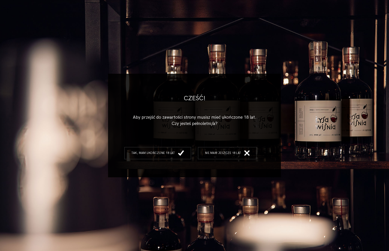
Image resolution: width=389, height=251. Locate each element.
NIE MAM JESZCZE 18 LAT (223, 153)
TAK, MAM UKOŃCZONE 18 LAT (153, 153)
